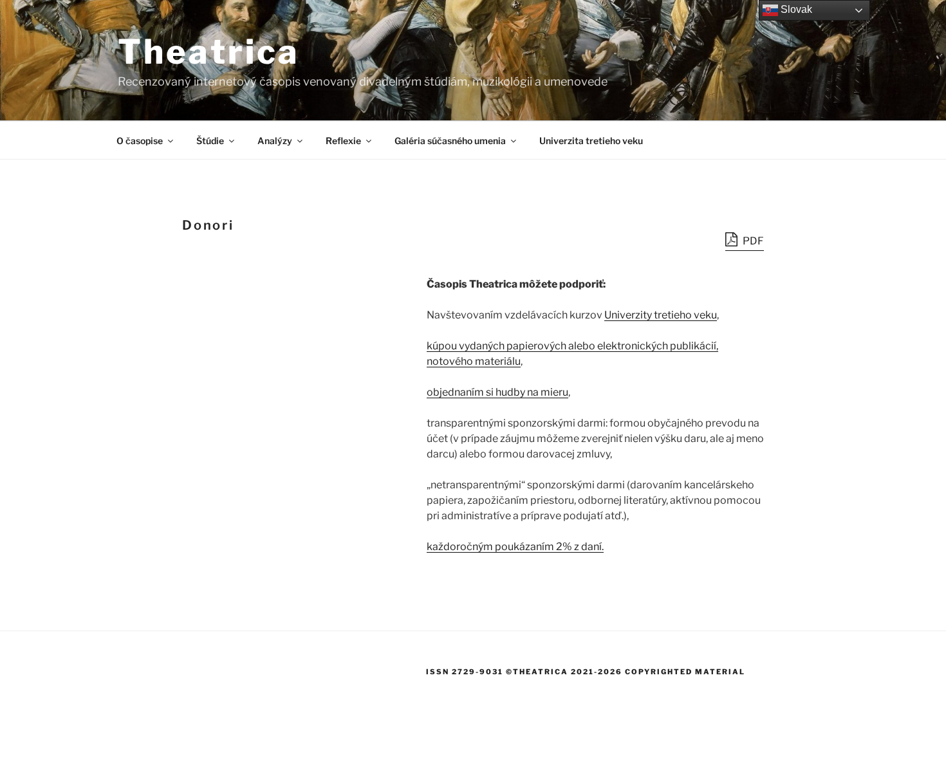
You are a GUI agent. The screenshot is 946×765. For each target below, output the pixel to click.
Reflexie (343, 140)
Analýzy (274, 140)
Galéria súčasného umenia (450, 140)
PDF (752, 241)
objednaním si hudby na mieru (497, 392)
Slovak (795, 9)
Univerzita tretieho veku (591, 140)
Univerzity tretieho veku (660, 315)
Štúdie (210, 140)
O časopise (139, 140)
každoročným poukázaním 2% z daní (514, 546)
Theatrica (209, 52)
